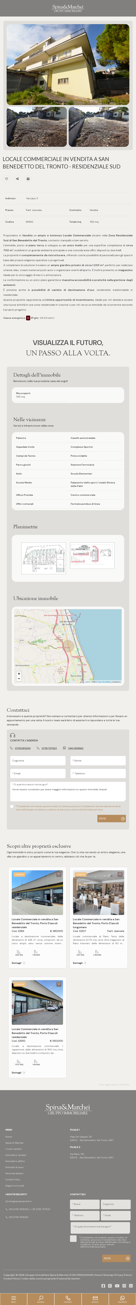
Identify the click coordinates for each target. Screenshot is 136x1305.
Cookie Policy (11, 1278)
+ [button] (19, 674)
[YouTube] (117, 1286)
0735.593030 (23, 748)
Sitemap (108, 1274)
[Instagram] (124, 1286)
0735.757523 (49, 748)
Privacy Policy (123, 1274)
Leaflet (87, 681)
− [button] (19, 679)
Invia (102, 818)
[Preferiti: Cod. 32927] (120, 874)
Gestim (75, 1278)
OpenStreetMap (104, 681)
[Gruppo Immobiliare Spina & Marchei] (68, 8)
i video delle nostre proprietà (38, 1278)
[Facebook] (103, 1286)
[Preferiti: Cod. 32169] (59, 874)
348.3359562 (75, 748)
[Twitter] (110, 1286)
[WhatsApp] (131, 1286)
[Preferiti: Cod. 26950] (6, 178)
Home (98, 1274)
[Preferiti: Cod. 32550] (59, 984)
